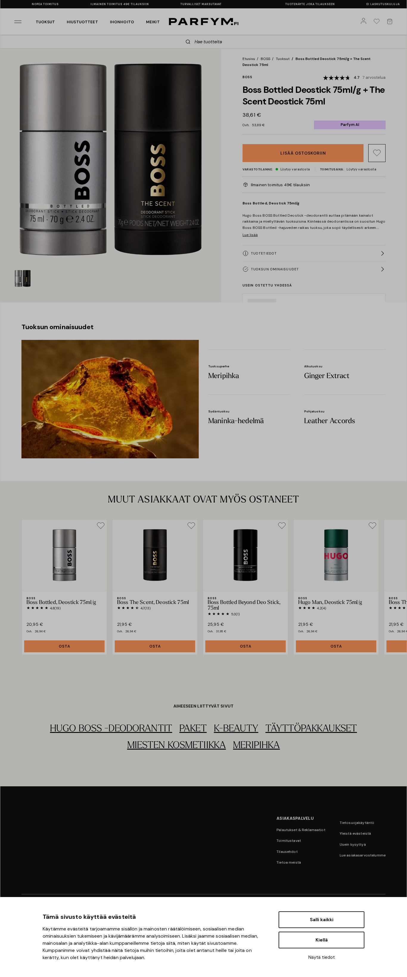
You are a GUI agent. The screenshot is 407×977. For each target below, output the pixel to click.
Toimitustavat (288, 840)
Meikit (153, 21)
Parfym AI (350, 124)
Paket (193, 729)
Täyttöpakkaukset (311, 729)
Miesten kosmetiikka (176, 746)
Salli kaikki (321, 920)
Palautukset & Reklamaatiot (300, 829)
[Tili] (364, 21)
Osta (64, 646)
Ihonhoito (122, 21)
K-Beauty (236, 729)
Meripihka (256, 746)
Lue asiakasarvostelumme (363, 855)
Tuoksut (45, 21)
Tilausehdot (287, 851)
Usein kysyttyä (353, 844)
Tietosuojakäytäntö (357, 822)
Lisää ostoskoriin (303, 153)
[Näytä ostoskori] (390, 21)
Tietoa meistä (288, 862)
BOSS (265, 58)
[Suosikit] (377, 21)
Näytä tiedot (321, 957)
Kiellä (322, 940)
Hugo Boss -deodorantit (111, 729)
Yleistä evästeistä (355, 833)
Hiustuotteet (82, 21)
